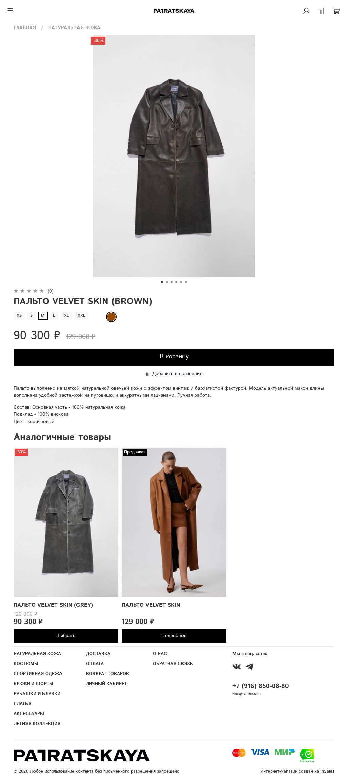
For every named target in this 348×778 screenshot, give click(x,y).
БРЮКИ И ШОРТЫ (33, 684)
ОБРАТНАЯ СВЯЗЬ (173, 664)
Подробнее (174, 635)
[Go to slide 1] (162, 282)
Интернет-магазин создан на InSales (297, 771)
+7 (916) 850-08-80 (260, 686)
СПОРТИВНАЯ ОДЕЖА (38, 674)
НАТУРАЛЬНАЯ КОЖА (74, 27)
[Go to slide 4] (176, 282)
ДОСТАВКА (98, 654)
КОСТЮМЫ (26, 664)
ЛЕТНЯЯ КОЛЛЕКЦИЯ (37, 724)
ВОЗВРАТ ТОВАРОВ (107, 674)
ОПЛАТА (95, 664)
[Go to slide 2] (167, 282)
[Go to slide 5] (181, 282)
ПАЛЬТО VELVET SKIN (151, 605)
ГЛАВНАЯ (25, 27)
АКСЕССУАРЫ (29, 713)
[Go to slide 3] (172, 282)
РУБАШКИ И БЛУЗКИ (37, 694)
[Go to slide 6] (186, 282)
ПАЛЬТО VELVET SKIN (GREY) (53, 605)
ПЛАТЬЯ (22, 704)
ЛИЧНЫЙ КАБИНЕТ (106, 684)
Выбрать (65, 635)
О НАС (160, 654)
